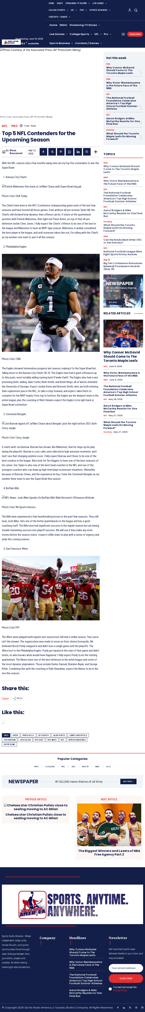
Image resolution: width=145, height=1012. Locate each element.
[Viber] (87, 152)
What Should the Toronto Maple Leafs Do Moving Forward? (122, 136)
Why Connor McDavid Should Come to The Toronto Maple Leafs (120, 70)
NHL (108, 64)
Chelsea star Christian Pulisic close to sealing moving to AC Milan (35, 816)
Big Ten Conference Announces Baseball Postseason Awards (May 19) (122, 266)
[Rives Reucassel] (4, 152)
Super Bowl (9, 744)
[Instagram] (136, 1007)
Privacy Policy (119, 990)
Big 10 (106, 260)
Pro (14, 126)
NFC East (39, 740)
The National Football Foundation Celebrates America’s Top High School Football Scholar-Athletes (122, 103)
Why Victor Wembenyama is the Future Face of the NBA (123, 85)
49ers (15, 735)
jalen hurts (59, 735)
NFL (5, 126)
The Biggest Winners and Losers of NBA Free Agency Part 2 (109, 852)
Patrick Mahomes (77, 740)
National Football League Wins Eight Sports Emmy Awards (122, 253)
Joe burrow (9, 740)
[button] (136, 10)
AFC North (44, 735)
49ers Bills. (28, 735)
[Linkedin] (78, 152)
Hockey (110, 130)
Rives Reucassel (16, 152)
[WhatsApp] (69, 152)
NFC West (52, 740)
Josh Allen (25, 740)
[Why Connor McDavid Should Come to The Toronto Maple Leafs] (123, 333)
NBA (108, 79)
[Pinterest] (61, 152)
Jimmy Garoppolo (78, 735)
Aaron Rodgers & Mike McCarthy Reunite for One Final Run (123, 121)
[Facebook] (43, 152)
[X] (52, 152)
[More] (96, 152)
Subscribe (126, 978)
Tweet (5, 698)
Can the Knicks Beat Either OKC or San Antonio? (122, 241)
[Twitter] (130, 1007)
